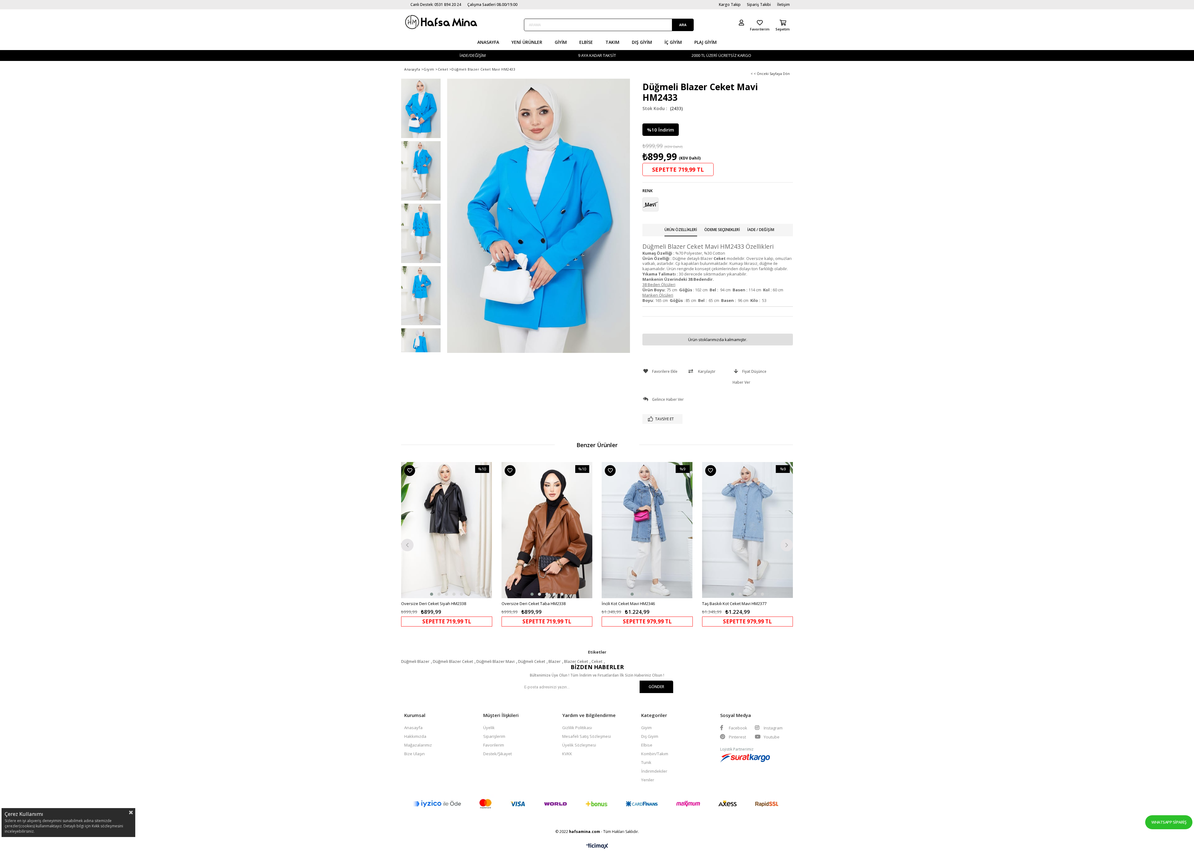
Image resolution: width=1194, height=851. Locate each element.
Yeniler (647, 780)
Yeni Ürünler (526, 42)
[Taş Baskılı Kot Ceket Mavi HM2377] (747, 530)
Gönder (656, 686)
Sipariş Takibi (759, 4)
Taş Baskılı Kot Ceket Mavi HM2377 (734, 603)
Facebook (737, 728)
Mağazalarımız (418, 745)
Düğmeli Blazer (415, 661)
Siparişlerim (494, 736)
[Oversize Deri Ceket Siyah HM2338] (446, 530)
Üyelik (489, 727)
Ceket (596, 661)
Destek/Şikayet (497, 753)
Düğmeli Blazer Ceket (453, 661)
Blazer (554, 661)
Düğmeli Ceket (531, 661)
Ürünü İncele (468, 544)
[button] (431, 594)
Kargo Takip (730, 4)
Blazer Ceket (576, 661)
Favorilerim (493, 745)
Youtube (771, 737)
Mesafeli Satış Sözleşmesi (586, 736)
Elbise (586, 42)
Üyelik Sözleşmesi (579, 745)
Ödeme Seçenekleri (722, 229)
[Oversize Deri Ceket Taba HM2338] (547, 530)
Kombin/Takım (654, 753)
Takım (612, 42)
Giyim (561, 42)
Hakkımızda (415, 736)
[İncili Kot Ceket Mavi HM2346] (647, 530)
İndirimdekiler (654, 771)
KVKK (567, 753)
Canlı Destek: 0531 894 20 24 (435, 4)
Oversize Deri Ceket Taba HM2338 (534, 603)
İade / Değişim (760, 229)
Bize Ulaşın (414, 753)
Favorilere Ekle (409, 470)
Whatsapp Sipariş (1168, 822)
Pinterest (737, 737)
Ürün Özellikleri (680, 229)
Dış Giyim (642, 42)
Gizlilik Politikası (577, 727)
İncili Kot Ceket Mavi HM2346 (628, 603)
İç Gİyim (673, 42)
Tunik (646, 762)
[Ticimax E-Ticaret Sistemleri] (597, 846)
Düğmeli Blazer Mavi (495, 661)
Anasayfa (488, 42)
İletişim (783, 4)
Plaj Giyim (705, 42)
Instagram (773, 728)
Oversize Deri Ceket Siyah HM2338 (433, 603)
